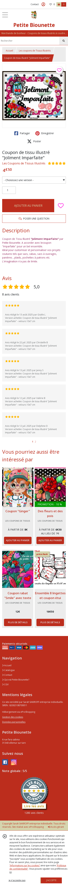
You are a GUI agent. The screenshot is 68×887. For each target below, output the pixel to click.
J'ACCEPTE (51, 880)
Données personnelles (13, 722)
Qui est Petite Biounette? (16, 679)
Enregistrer (47, 133)
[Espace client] (43, 4)
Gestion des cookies (12, 717)
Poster (36, 141)
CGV (6, 684)
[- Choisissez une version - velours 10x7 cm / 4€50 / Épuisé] (34, 180)
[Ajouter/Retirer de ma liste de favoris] (60, 205)
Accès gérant (57, 826)
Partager (24, 133)
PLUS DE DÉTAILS (18, 622)
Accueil (9, 50)
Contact (35, 4)
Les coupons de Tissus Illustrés (35, 50)
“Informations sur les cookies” (24, 865)
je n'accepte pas (17, 880)
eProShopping (36, 826)
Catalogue (9, 670)
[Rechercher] (63, 41)
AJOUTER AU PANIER (28, 206)
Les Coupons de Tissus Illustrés (23, 163)
